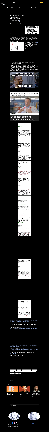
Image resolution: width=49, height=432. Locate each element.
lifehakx (20, 371)
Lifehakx (15, 373)
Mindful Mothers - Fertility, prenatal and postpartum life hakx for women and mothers (36, 394)
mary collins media (33, 371)
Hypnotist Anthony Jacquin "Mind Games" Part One (24, 394)
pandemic (12, 373)
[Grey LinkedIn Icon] (35, 423)
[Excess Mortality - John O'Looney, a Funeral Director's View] (12, 389)
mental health (16, 371)
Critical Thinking (24, 371)
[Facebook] (13, 423)
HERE (20, 426)
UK (11, 371)
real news (29, 371)
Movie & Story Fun (31, 7)
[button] (41, 2)
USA (13, 371)
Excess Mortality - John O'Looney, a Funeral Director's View (11, 394)
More (36, 7)
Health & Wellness (12, 7)
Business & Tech (25, 7)
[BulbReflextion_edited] (16, 423)
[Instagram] (14, 423)
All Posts (8, 7)
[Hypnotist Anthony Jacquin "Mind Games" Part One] (24, 389)
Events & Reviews (19, 7)
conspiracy (19, 373)
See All (41, 384)
